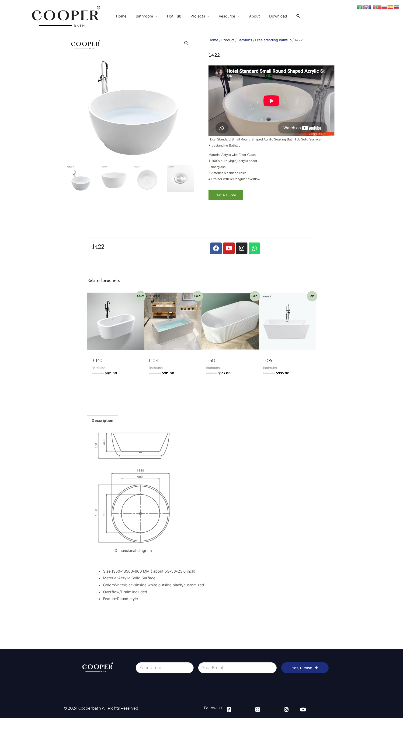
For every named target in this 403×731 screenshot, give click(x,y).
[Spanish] (390, 6)
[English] (366, 6)
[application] (155, 16)
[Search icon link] (298, 16)
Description (102, 420)
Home (213, 40)
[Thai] (396, 6)
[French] (372, 6)
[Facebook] (216, 248)
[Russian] (384, 6)
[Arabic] (360, 6)
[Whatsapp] (254, 248)
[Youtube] (229, 248)
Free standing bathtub (273, 40)
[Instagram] (241, 248)
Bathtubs (244, 40)
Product (227, 40)
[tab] (102, 420)
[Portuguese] (378, 6)
